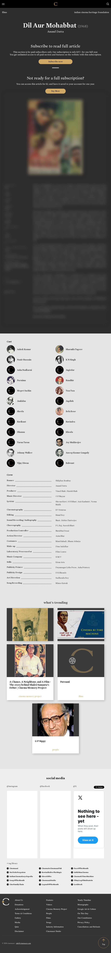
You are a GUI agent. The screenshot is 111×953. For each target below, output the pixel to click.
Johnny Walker (24, 452)
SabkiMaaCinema (81, 872)
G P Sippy (40, 741)
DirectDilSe (46, 876)
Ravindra (70, 421)
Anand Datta (55, 31)
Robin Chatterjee (69, 520)
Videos (49, 904)
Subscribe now (55, 61)
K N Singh (71, 359)
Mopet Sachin (24, 390)
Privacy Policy (84, 922)
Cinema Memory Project (56, 909)
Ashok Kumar (24, 349)
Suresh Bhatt (68, 525)
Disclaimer (19, 931)
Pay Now (55, 91)
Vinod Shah (61, 491)
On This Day (83, 913)
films (4, 12)
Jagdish (70, 401)
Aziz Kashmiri (84, 501)
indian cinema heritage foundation (91, 12)
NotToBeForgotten (17, 872)
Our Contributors (85, 917)
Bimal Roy (60, 515)
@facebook (45, 786)
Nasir (58, 520)
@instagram (12, 786)
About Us (19, 900)
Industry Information (55, 926)
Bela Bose (71, 411)
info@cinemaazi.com (23, 943)
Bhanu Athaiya (74, 541)
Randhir (70, 380)
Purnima (21, 380)
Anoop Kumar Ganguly (77, 452)
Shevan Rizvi (61, 501)
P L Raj (59, 525)
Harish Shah (72, 491)
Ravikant (21, 421)
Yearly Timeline (84, 900)
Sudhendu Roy (62, 578)
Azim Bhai (60, 536)
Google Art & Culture (87, 909)
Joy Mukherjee (73, 442)
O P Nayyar (60, 496)
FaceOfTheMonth (81, 868)
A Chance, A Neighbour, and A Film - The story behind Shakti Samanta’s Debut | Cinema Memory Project (30, 684)
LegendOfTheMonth (50, 884)
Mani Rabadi (61, 541)
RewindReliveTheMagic (52, 872)
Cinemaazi (13, 868)
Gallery (18, 917)
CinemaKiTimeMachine (84, 876)
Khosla (69, 432)
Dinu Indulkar (62, 546)
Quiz (17, 926)
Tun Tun (70, 390)
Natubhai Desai (62, 531)
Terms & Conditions (23, 913)
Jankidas (21, 401)
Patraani (65, 681)
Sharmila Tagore (74, 349)
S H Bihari (72, 501)
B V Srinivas (61, 510)
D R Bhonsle (61, 573)
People (49, 913)
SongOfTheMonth (17, 880)
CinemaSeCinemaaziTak (52, 868)
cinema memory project (30, 696)
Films (48, 917)
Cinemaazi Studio (53, 931)
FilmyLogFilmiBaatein (83, 880)
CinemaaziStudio (49, 880)
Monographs (83, 904)
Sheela (20, 411)
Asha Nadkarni (24, 370)
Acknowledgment (22, 909)
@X (75, 786)
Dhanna (21, 432)
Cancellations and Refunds (89, 926)
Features (49, 900)
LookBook (78, 884)
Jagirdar (70, 370)
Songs (48, 922)
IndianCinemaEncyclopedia (21, 876)
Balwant (70, 463)
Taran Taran (23, 442)
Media (17, 922)
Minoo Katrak (62, 583)
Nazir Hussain (24, 359)
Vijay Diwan (23, 463)
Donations (19, 904)
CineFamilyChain (16, 884)
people (55, 749)
